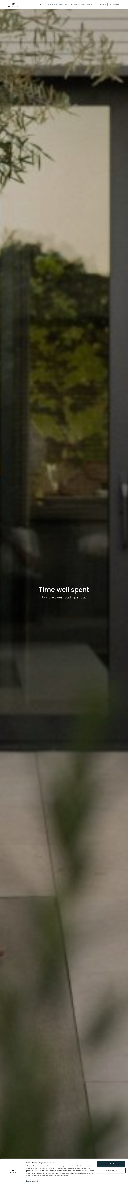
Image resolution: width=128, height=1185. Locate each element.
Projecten (68, 5)
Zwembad (40, 5)
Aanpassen (110, 1170)
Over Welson (79, 5)
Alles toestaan (111, 1164)
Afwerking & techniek (54, 5)
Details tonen (31, 1181)
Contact (89, 5)
